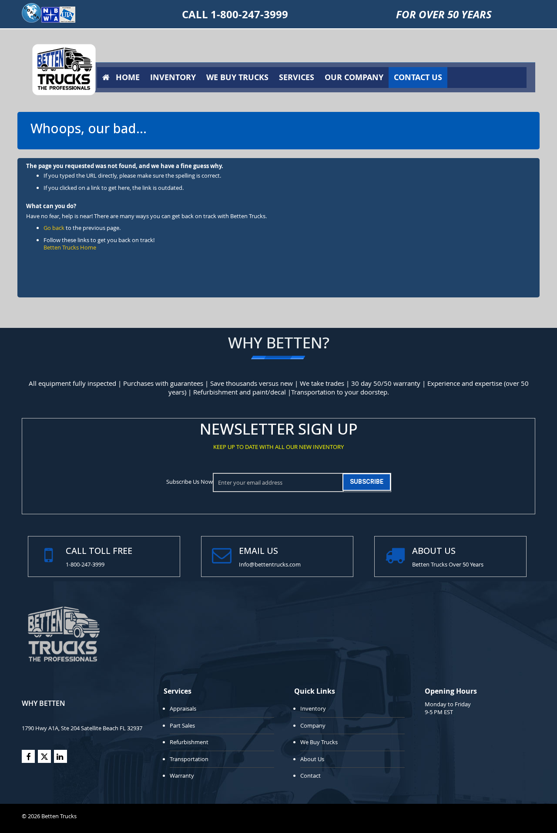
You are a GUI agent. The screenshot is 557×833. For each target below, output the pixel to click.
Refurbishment (189, 742)
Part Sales (182, 725)
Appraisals (183, 708)
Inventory (313, 708)
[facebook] (28, 756)
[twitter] (44, 756)
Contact (310, 775)
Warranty (182, 775)
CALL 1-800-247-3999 (235, 14)
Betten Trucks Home (70, 247)
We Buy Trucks (319, 742)
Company (312, 725)
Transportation (189, 759)
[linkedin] (60, 756)
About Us (312, 759)
